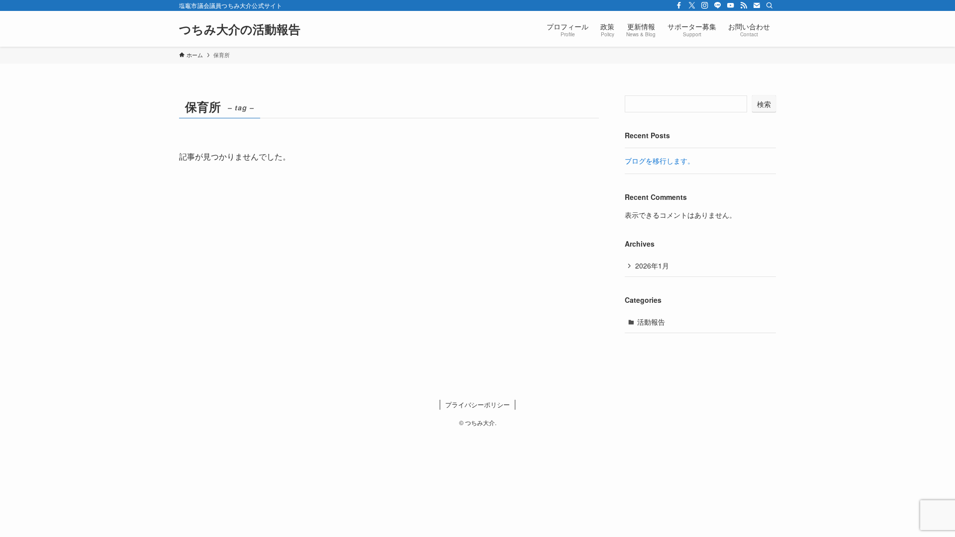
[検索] (769, 5)
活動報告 (651, 322)
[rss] (743, 5)
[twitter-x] (691, 5)
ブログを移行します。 (659, 161)
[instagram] (704, 5)
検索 (764, 104)
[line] (717, 5)
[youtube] (730, 5)
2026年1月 (652, 265)
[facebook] (678, 5)
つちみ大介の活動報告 (239, 29)
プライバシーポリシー (477, 404)
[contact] (756, 5)
